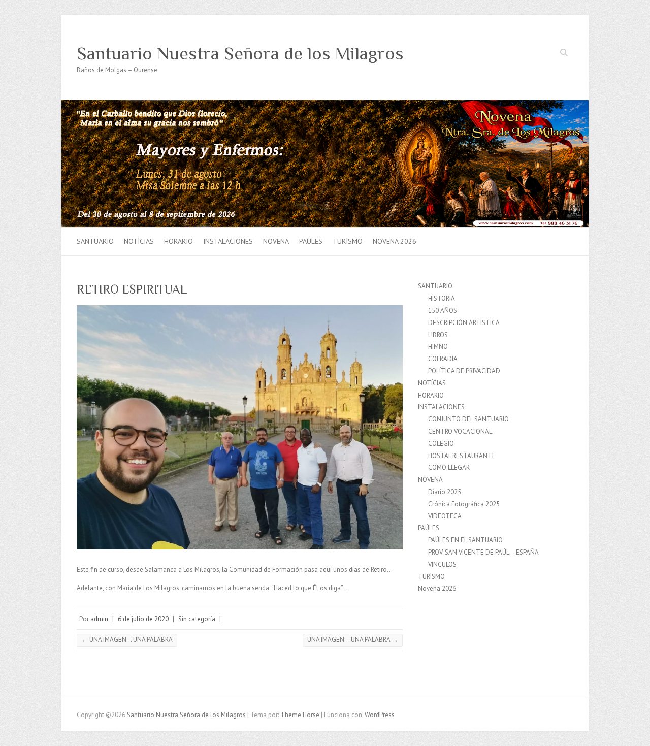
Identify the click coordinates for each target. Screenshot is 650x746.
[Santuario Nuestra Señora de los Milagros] (325, 105)
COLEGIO (441, 443)
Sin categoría (196, 618)
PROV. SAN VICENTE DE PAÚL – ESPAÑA (483, 552)
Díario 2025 (444, 492)
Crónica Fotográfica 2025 (464, 504)
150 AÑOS (442, 310)
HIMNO (438, 346)
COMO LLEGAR (449, 467)
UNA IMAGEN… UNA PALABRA (127, 639)
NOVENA (276, 241)
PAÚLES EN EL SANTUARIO (465, 540)
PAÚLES (310, 241)
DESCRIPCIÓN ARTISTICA (464, 322)
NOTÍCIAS (139, 241)
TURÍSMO (348, 241)
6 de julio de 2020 (143, 618)
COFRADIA (443, 358)
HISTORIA (441, 298)
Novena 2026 (394, 241)
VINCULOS (442, 564)
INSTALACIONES (228, 241)
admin (99, 618)
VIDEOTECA (445, 516)
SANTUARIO (95, 241)
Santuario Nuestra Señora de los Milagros (240, 53)
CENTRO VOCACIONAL (460, 431)
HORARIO (178, 241)
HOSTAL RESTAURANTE (462, 455)
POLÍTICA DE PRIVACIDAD (464, 371)
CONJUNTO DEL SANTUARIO (468, 419)
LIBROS (438, 335)
